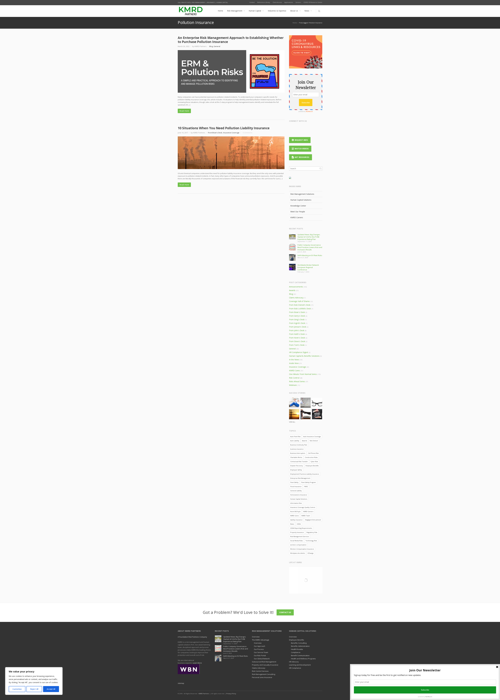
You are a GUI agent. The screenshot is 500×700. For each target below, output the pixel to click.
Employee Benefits (312, 466)
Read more (184, 111)
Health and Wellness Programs (303, 658)
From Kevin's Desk (297, 337)
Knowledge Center (298, 205)
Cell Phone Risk (313, 453)
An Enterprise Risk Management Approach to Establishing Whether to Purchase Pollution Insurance (230, 39)
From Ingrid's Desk (297, 323)
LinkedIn (306, 127)
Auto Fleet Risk (295, 436)
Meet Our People (297, 211)
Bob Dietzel (314, 441)
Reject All (34, 689)
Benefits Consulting (299, 643)
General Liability (296, 491)
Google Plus (301, 127)
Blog (211, 46)
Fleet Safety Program (308, 482)
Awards (292, 290)
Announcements (296, 286)
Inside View (294, 363)
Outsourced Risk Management (264, 662)
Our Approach (259, 646)
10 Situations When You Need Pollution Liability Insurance (224, 128)
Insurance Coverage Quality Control (302, 507)
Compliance (295, 652)
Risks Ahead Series (297, 381)
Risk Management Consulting (263, 674)
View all (292, 422)
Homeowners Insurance (298, 495)
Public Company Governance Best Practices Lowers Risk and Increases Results (310, 247)
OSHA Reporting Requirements (301, 528)
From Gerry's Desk (297, 316)
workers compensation (298, 545)
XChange (311, 553)
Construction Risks (311, 457)
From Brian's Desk (215, 132)
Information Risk (296, 503)
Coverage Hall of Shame (299, 301)
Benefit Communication (300, 655)
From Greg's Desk (296, 319)
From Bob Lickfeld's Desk (300, 308)
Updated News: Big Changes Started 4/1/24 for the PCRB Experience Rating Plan (309, 236)
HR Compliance (295, 668)
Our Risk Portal (260, 655)
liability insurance (296, 520)
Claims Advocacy (296, 297)
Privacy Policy (231, 694)
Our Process (259, 649)
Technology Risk (311, 541)
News (292, 524)
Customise (17, 689)
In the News (294, 359)
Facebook (291, 127)
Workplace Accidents (297, 553)
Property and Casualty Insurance (265, 665)
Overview (256, 637)
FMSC (306, 486)
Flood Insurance (295, 486)
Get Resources (302, 157)
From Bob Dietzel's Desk (299, 305)
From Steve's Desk (297, 341)
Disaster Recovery (296, 466)
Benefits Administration (300, 646)
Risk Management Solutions (302, 194)
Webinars (293, 385)
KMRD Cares (294, 370)
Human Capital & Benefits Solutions (304, 356)
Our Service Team (261, 652)
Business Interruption (297, 453)
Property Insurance (297, 532)
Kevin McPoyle (295, 511)
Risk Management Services (299, 536)
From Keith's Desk (297, 334)
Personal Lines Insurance (262, 677)
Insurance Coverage (231, 132)
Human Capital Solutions (300, 200)
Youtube (311, 127)
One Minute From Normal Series (303, 374)
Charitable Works (296, 457)
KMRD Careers (296, 217)
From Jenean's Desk (297, 327)
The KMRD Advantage (260, 640)
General (217, 46)
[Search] (319, 11)
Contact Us (285, 612)
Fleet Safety (294, 482)
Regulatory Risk (312, 532)
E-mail (317, 127)
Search (320, 168)
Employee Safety (296, 470)
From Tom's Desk (296, 345)
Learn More (197, 663)
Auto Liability (294, 441)
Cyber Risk (314, 461)
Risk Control (294, 378)
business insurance (297, 449)
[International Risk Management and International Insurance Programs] (189, 669)
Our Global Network (262, 658)
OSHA (299, 524)
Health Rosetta (297, 649)
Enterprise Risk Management (300, 478)
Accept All (51, 689)
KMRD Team (305, 516)
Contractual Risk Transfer (299, 461)
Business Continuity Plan (298, 445)
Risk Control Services (260, 671)
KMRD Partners (204, 694)
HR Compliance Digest (298, 352)
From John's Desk (296, 330)
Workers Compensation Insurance (302, 549)
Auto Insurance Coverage (312, 436)
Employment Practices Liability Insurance (304, 474)
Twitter (296, 127)
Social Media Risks (296, 541)
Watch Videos (302, 148)
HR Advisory (294, 662)
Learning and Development (300, 665)
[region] (34, 681)
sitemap (181, 683)
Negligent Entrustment (313, 520)
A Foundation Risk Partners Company (192, 637)
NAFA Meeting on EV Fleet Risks (310, 255)
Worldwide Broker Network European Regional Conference (308, 267)
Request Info (301, 140)
